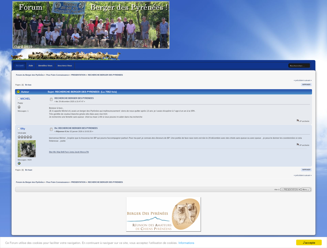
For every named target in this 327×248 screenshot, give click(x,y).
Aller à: (277, 189)
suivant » (308, 80)
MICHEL (25, 98)
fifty (22, 128)
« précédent (299, 80)
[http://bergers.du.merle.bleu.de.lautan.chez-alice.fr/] (19, 164)
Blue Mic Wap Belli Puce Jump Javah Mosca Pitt (69, 152)
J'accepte (309, 242)
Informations (186, 243)
